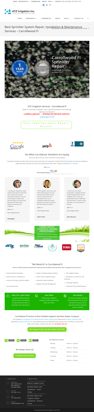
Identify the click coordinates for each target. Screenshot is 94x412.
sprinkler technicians (72, 319)
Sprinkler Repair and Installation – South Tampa (34, 389)
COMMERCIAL (36, 1)
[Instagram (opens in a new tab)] (47, 5)
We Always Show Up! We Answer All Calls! (47, 329)
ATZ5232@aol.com (17, 403)
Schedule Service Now (24, 355)
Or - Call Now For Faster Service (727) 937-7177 (65, 82)
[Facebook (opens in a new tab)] (43, 5)
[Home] (47, 28)
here (12, 209)
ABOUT (44, 1)
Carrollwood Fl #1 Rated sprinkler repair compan (38, 319)
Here (48, 167)
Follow (11, 340)
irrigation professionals (25, 321)
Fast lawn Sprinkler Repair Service (46, 124)
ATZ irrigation (74, 163)
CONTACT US (59, 1)
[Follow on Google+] (30, 340)
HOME (15, 1)
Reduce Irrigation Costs (35, 383)
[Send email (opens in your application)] (50, 5)
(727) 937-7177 (47, 117)
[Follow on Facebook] (6, 340)
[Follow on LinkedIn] (18, 340)
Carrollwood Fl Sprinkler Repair (66, 62)
